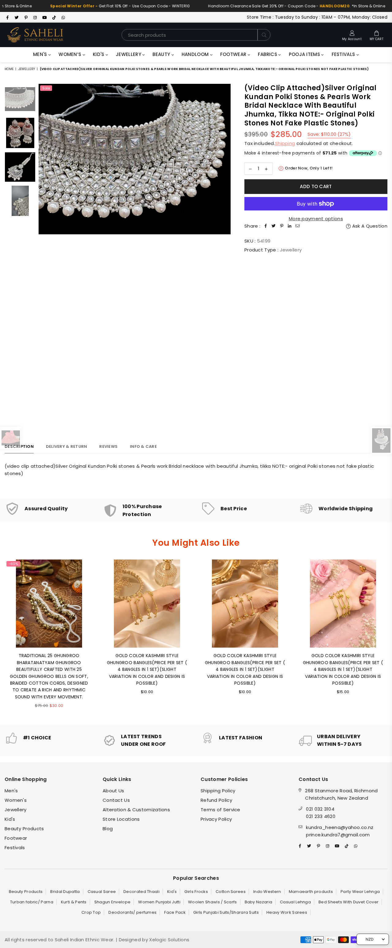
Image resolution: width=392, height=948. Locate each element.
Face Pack (175, 912)
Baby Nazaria (259, 902)
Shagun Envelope (112, 902)
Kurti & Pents (74, 902)
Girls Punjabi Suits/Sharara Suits (226, 912)
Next (225, 255)
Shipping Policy (218, 790)
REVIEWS (108, 446)
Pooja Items (305, 54)
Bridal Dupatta (65, 891)
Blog (108, 828)
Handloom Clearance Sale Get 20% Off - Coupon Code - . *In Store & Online (282, 6)
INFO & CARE (143, 446)
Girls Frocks (196, 891)
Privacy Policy (216, 819)
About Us (113, 790)
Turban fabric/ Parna (31, 902)
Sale (46, 88)
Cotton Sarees (231, 891)
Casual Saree (102, 891)
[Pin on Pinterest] (282, 226)
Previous (44, 255)
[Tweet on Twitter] (274, 226)
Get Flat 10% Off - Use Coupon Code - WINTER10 (106, 6)
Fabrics (268, 54)
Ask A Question (369, 226)
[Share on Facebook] (266, 226)
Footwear (234, 54)
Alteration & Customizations (136, 809)
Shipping (285, 143)
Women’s (70, 54)
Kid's (99, 54)
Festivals (344, 54)
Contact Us (116, 800)
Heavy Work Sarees (286, 912)
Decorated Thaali (141, 891)
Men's (40, 54)
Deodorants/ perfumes (132, 912)
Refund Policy (216, 800)
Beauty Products (24, 828)
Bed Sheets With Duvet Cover (348, 902)
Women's (16, 800)
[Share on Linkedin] (290, 226)
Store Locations (121, 819)
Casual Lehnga (295, 902)
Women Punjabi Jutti (159, 902)
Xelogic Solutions (168, 939)
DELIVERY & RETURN (66, 446)
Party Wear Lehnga (360, 891)
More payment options (316, 218)
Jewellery (129, 54)
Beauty (162, 54)
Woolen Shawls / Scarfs (212, 902)
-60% (13, 563)
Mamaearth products (311, 891)
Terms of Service (220, 809)
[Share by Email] (298, 226)
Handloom (196, 54)
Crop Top (91, 912)
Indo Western (267, 891)
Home (9, 69)
